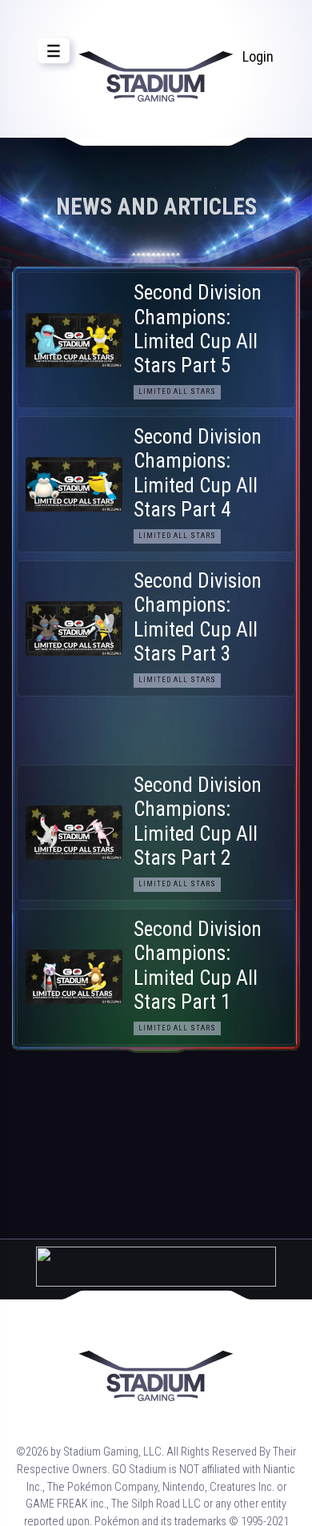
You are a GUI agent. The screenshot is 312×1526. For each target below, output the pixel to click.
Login (258, 56)
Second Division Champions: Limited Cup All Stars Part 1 (198, 966)
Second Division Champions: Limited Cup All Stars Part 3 (198, 617)
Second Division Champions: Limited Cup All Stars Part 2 (198, 821)
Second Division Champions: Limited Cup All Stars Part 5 (198, 329)
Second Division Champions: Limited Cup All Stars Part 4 (198, 473)
